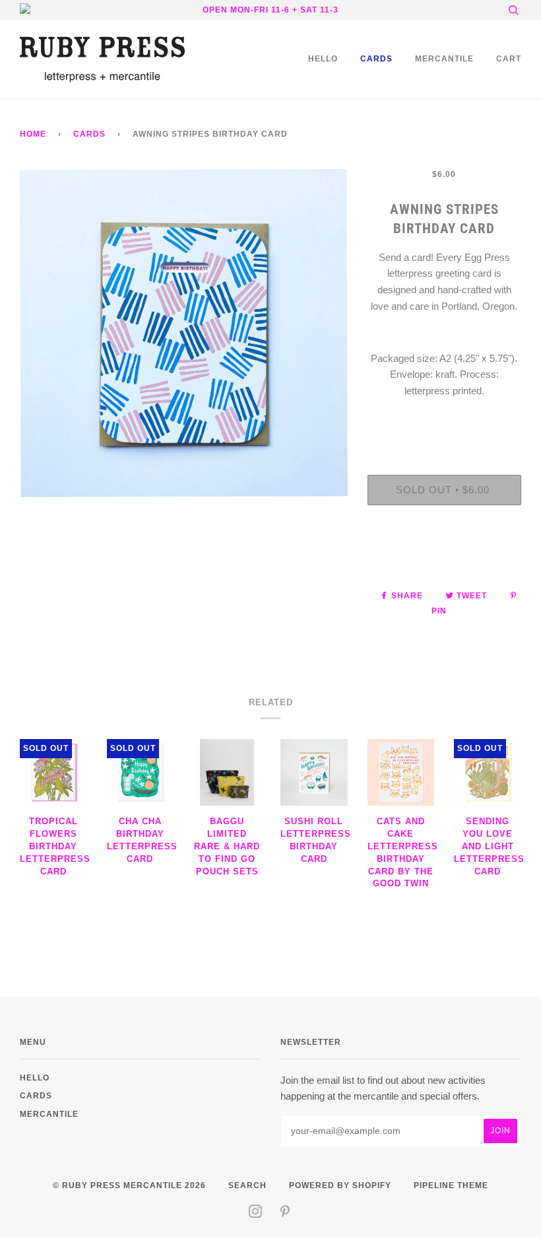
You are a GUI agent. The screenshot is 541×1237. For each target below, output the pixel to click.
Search (247, 1185)
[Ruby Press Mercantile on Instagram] (256, 1213)
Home (33, 133)
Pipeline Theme (451, 1185)
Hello (323, 58)
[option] (184, 333)
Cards (376, 58)
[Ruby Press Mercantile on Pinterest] (285, 1213)
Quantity (444, 420)
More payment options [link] (444, 560)
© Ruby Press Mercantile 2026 (129, 1185)
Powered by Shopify (340, 1185)
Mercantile (444, 58)
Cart (508, 58)
